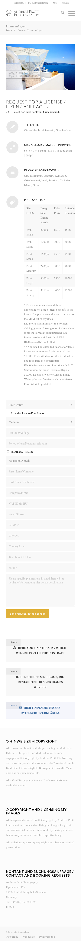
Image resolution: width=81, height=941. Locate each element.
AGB (55, 2)
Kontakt (65, 2)
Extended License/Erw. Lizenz (27, 413)
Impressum (19, 2)
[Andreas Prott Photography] (33, 13)
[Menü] (70, 13)
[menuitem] (19, 3)
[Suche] (61, 13)
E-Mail (10, 907)
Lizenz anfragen (16, 26)
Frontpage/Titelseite (22, 452)
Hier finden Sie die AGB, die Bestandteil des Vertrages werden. (41, 682)
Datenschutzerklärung (38, 2)
